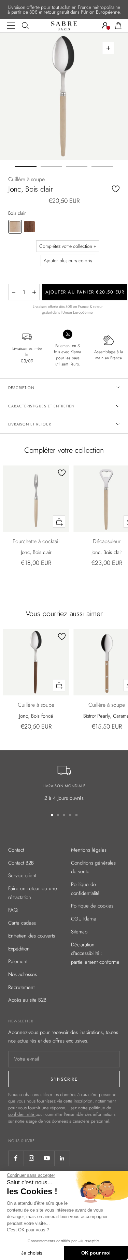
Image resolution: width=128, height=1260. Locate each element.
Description (21, 387)
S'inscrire (64, 1079)
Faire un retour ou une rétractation (32, 893)
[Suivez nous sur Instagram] (31, 1158)
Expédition (19, 948)
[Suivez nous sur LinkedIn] (62, 1158)
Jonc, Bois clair (36, 552)
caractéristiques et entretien (41, 406)
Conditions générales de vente (93, 867)
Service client (22, 875)
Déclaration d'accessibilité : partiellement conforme (95, 953)
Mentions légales (88, 850)
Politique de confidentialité (85, 889)
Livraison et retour (29, 424)
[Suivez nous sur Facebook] (16, 1158)
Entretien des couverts (31, 936)
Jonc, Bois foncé (36, 716)
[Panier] (118, 25)
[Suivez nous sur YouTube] (46, 1158)
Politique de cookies (92, 906)
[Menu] (11, 25)
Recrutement (21, 987)
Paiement (17, 961)
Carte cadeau (22, 923)
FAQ (13, 910)
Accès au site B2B (27, 1000)
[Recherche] (25, 25)
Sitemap (79, 931)
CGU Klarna (83, 918)
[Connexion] (105, 25)
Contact (16, 850)
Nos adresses (22, 974)
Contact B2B (21, 863)
